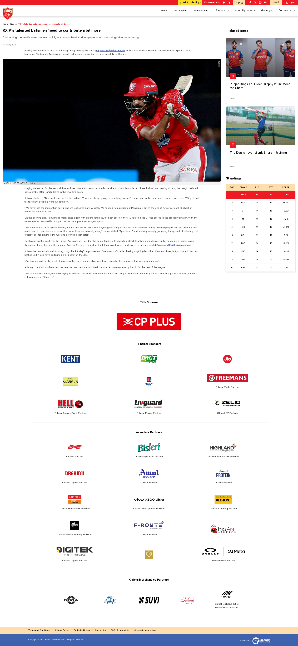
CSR (113, 630)
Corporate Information (145, 630)
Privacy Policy (62, 630)
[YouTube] (265, 3)
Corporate (285, 10)
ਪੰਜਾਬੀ (276, 2)
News (232, 98)
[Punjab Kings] (8, 13)
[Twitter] (255, 3)
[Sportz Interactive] (261, 640)
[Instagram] (260, 3)
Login (292, 2)
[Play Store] (224, 2)
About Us (124, 630)
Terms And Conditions (39, 630)
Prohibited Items (82, 630)
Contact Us (100, 630)
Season (220, 10)
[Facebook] (250, 3)
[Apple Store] (230, 2)
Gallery (265, 10)
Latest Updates (243, 10)
